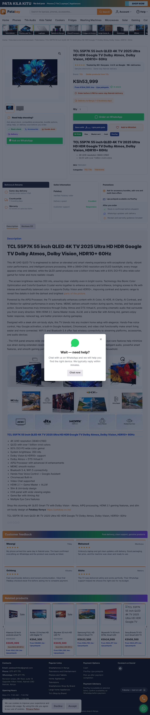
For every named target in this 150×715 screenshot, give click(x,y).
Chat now (75, 372)
